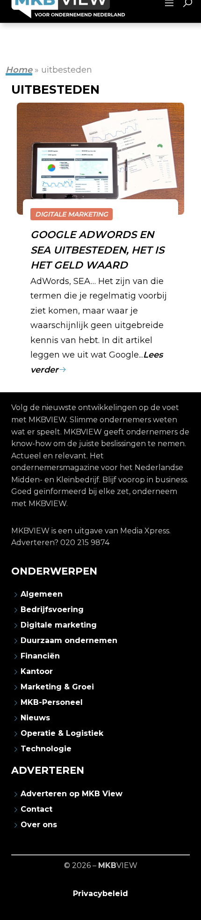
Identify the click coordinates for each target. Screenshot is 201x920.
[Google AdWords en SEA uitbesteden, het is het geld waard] (100, 159)
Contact (36, 809)
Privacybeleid (100, 893)
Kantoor (37, 671)
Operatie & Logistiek (62, 733)
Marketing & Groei (57, 686)
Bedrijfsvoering (52, 609)
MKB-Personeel (52, 702)
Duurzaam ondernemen (69, 640)
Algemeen (42, 594)
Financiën (40, 655)
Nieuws (35, 717)
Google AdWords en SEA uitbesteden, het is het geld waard (97, 249)
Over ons (39, 824)
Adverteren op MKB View (71, 793)
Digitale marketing (71, 214)
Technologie (46, 748)
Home (19, 70)
